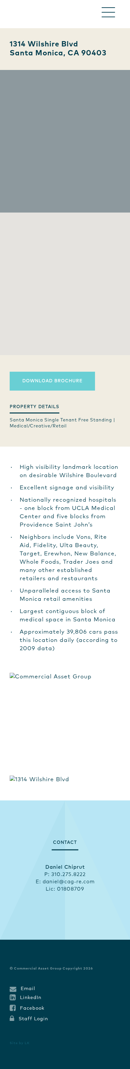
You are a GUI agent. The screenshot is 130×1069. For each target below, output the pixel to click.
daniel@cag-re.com (69, 881)
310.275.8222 (68, 874)
